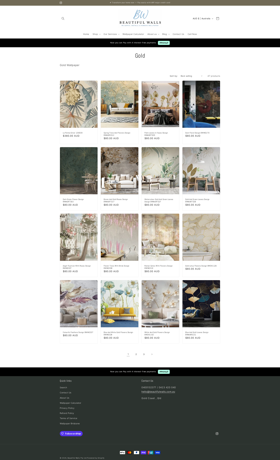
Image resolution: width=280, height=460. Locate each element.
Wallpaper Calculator (70, 403)
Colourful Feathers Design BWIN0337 (78, 332)
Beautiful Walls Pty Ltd (77, 458)
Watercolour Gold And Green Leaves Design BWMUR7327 (159, 200)
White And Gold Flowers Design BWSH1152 (157, 333)
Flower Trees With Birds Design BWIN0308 (116, 267)
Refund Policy (67, 413)
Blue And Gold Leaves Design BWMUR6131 (196, 333)
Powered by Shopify (95, 458)
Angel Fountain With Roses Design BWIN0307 (77, 267)
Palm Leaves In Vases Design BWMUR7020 (156, 134)
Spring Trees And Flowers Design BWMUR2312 (117, 134)
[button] (63, 18)
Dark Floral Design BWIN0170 (197, 133)
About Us (64, 397)
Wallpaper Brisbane (70, 423)
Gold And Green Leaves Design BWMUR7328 (197, 200)
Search (63, 387)
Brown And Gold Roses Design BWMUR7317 (116, 200)
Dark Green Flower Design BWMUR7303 (73, 200)
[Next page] (152, 354)
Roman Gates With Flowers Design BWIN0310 (159, 267)
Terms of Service (68, 418)
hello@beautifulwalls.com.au (158, 391)
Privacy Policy (67, 408)
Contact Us (65, 392)
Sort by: (174, 76)
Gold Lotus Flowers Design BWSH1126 (201, 266)
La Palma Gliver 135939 (72, 133)
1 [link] (128, 354)
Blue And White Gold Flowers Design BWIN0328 (118, 333)
